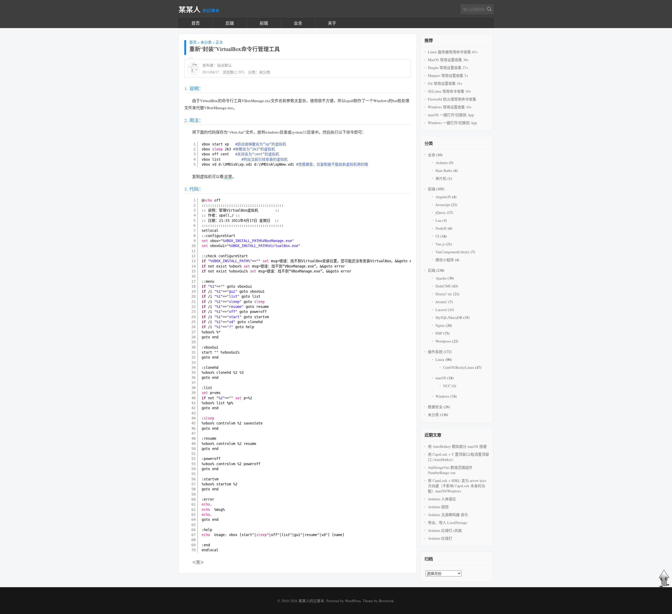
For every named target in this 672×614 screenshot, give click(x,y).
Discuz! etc (443, 293)
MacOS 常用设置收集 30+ (448, 59)
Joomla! (441, 301)
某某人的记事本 (311, 600)
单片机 (441, 178)
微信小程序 (444, 259)
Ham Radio (443, 170)
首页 (195, 23)
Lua (438, 220)
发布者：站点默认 (217, 65)
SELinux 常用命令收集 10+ (449, 91)
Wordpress (443, 341)
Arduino (441, 162)
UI (437, 236)
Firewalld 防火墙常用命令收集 (452, 99)
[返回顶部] (664, 586)
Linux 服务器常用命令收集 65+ (453, 51)
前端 (264, 23)
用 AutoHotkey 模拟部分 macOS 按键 (457, 446)
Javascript (442, 204)
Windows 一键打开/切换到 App (452, 122)
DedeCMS (443, 286)
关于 (332, 23)
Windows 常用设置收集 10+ (450, 106)
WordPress (353, 600)
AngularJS (443, 196)
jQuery (440, 212)
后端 (229, 23)
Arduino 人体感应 (442, 498)
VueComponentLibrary (452, 251)
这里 (228, 176)
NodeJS (441, 228)
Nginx (440, 325)
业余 (298, 23)
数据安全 (435, 406)
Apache (441, 278)
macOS (440, 377)
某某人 (198, 10)
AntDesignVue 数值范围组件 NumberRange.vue (450, 470)
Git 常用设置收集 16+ (445, 83)
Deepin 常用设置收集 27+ (448, 67)
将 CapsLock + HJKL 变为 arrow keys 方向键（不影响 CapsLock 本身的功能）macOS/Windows (457, 486)
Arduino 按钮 (438, 506)
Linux (439, 359)
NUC (447, 385)
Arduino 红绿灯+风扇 (445, 530)
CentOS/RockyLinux (458, 367)
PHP (438, 333)
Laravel (441, 309)
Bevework (386, 600)
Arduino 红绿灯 (440, 538)
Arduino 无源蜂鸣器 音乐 (448, 514)
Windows (442, 396)
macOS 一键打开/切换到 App (451, 114)
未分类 (206, 42)
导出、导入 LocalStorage (447, 522)
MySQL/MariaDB (448, 317)
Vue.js (440, 244)
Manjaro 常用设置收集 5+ (448, 75)
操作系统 (435, 351)
